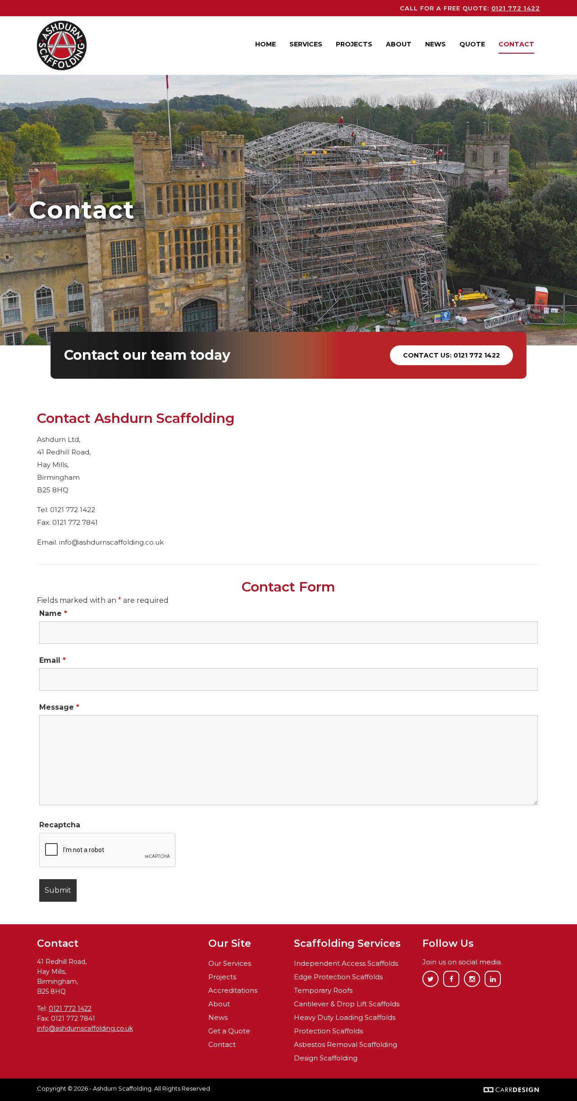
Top (555, 1079)
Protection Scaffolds (328, 1031)
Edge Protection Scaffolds (338, 977)
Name (53, 613)
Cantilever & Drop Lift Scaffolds (346, 1004)
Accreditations (232, 990)
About (399, 44)
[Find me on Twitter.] (430, 979)
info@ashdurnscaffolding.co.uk (85, 1028)
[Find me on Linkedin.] (493, 979)
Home (265, 44)
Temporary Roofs (323, 990)
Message (59, 707)
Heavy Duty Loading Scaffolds (344, 1017)
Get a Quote (229, 1031)
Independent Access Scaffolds (346, 963)
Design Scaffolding (325, 1058)
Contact (516, 44)
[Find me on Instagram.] (472, 979)
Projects (354, 44)
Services (305, 44)
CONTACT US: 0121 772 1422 (451, 355)
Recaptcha (59, 825)
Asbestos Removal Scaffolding (345, 1044)
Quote (472, 44)
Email (52, 660)
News (435, 44)
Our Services (229, 963)
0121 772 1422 (515, 8)
